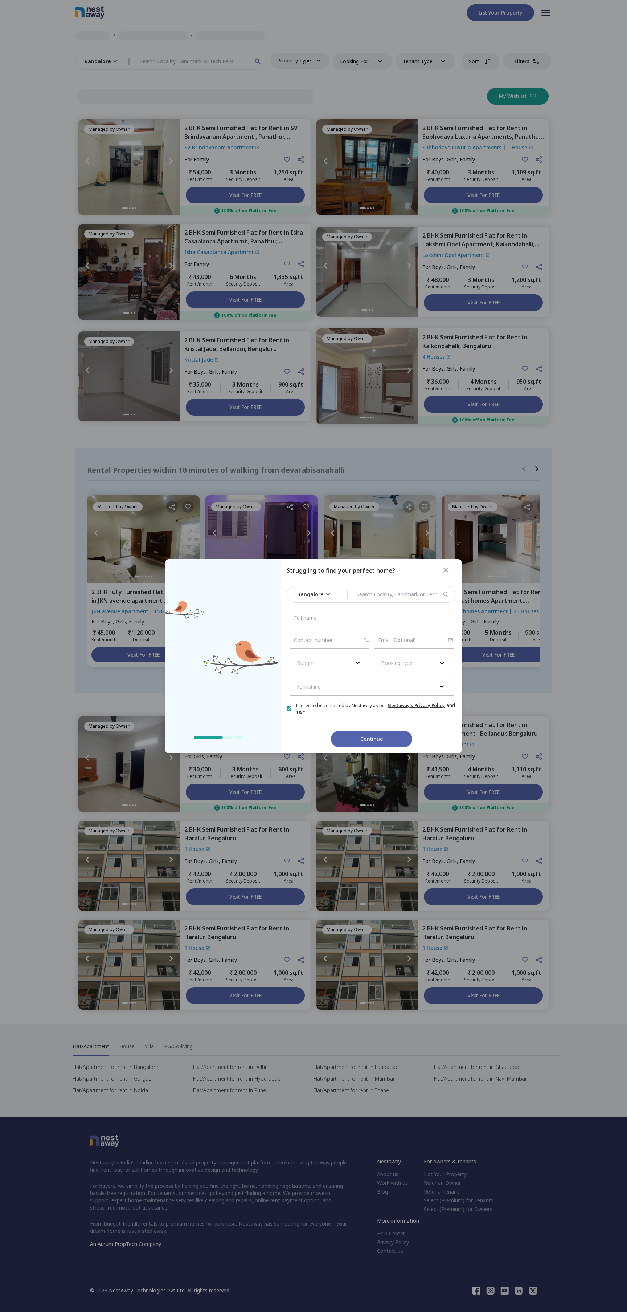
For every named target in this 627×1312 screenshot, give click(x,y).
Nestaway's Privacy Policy (416, 705)
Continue (371, 738)
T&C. (301, 713)
